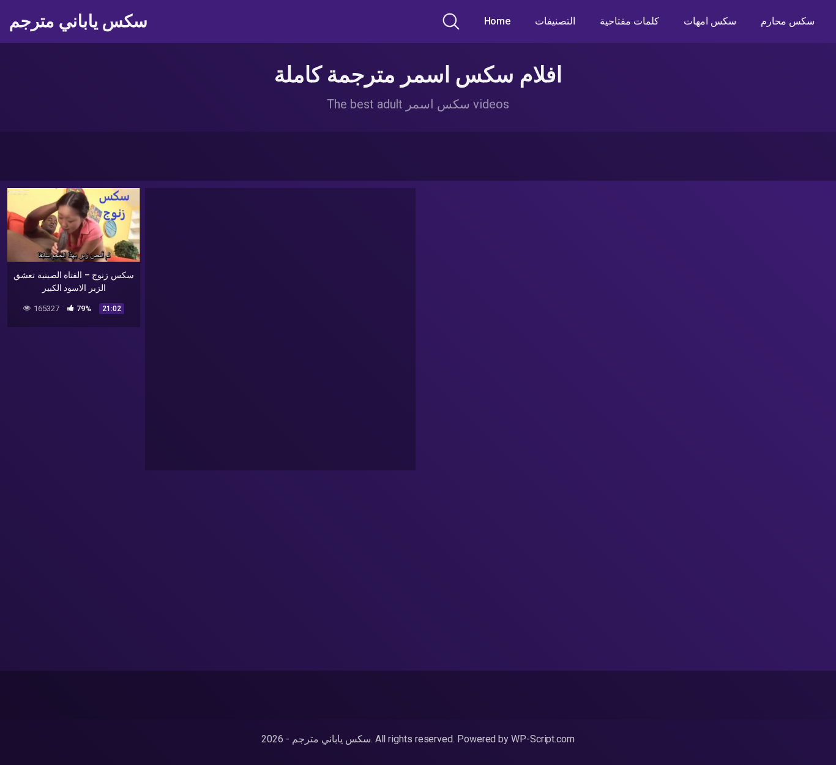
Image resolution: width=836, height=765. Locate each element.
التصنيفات (555, 21)
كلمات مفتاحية (629, 21)
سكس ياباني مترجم (78, 21)
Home (497, 21)
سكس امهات (710, 21)
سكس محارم (788, 21)
